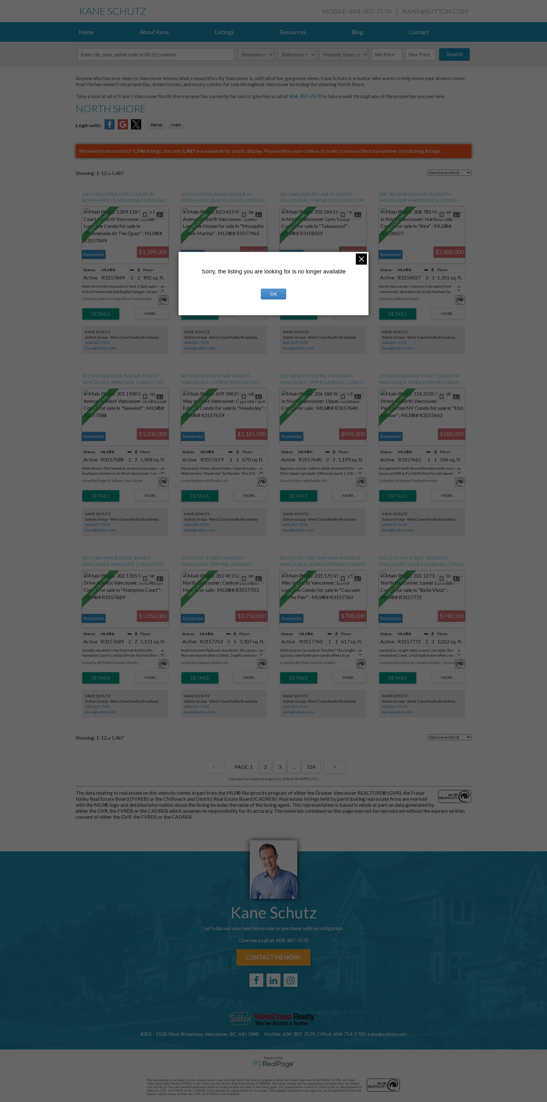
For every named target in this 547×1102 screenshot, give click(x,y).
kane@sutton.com (435, 11)
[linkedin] (273, 980)
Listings (224, 31)
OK (273, 294)
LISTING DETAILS (100, 314)
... (293, 767)
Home (86, 31)
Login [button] (176, 124)
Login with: (88, 125)
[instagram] (291, 980)
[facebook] (256, 980)
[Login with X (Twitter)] (136, 127)
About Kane (154, 31)
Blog (357, 31)
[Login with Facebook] (109, 127)
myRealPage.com (273, 1064)
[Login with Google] (123, 127)
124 (311, 767)
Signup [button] (156, 124)
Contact (419, 31)
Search (454, 54)
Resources (293, 31)
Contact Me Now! (273, 957)
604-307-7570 (304, 96)
